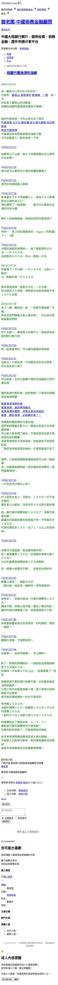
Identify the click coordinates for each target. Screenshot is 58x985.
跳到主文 (5, 29)
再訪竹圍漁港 (9, 130)
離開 (16, 979)
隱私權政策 (49, 943)
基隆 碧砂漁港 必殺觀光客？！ (21, 415)
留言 (25, 782)
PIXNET (13, 943)
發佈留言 (6, 821)
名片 (9, 61)
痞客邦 (19, 782)
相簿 (9, 54)
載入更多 (6, 804)
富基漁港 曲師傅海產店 (16, 407)
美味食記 (23, 790)
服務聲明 (30, 946)
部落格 (10, 57)
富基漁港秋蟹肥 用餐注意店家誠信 (22, 411)
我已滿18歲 (7, 979)
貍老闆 (4, 766)
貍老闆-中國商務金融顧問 (26, 21)
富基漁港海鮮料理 (12, 403)
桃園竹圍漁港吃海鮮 (22, 73)
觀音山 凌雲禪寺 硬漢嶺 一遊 (30, 95)
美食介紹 (23, 794)
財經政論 (24, 48)
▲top (3, 799)
